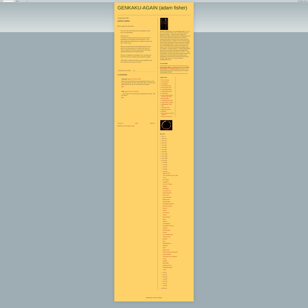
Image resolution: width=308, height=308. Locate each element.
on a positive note (167, 190)
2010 (163, 160)
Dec (164, 162)
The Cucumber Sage (166, 85)
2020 (163, 138)
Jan (164, 285)
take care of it (166, 195)
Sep (164, 169)
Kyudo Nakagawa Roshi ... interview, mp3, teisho (167, 95)
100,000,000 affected (167, 267)
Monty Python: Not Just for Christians (167, 113)
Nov (164, 164)
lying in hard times (167, 197)
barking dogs (166, 188)
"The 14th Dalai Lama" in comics (170, 175)
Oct (164, 167)
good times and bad (167, 206)
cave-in (164, 177)
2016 (163, 147)
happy (164, 219)
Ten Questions (164, 84)
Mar (164, 281)
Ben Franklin (166, 263)
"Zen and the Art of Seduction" (170, 256)
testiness (165, 210)
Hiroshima (165, 245)
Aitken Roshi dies (167, 243)
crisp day (165, 232)
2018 (163, 143)
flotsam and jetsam (167, 193)
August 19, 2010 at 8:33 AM (134, 79)
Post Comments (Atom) (129, 126)
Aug (164, 171)
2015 (163, 149)
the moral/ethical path (168, 234)
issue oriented (166, 212)
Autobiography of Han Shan (166, 104)
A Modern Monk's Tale (166, 91)
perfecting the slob (167, 265)
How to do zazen (165, 80)
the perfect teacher (167, 254)
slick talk (165, 208)
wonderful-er (166, 182)
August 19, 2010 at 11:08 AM (131, 91)
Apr (164, 279)
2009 (163, 288)
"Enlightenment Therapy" (167, 100)
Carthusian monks (165, 107)
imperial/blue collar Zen (168, 204)
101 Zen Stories (165, 82)
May (164, 276)
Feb (164, 283)
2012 (163, 156)
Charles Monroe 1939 (166, 87)
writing (164, 258)
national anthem (166, 230)
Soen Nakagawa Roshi (166, 89)
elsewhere (165, 221)
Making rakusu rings (166, 109)
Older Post (152, 123)
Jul (164, 272)
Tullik (122, 91)
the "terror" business (167, 184)
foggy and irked (166, 173)
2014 (163, 151)
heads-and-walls (166, 217)
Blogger (160, 297)
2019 (163, 141)
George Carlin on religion (167, 102)
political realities (166, 201)
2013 (163, 154)
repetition (165, 261)
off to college (166, 179)
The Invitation (164, 93)
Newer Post (120, 123)
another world (166, 250)
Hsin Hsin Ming (165, 98)
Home (136, 123)
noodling (165, 186)
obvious (164, 269)
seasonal (165, 215)
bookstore (165, 239)
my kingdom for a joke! (168, 225)
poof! (164, 241)
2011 (163, 158)
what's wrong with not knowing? (170, 252)
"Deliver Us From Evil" (166, 116)
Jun (164, 274)
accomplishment (166, 223)
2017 (163, 145)
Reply (122, 86)
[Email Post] (134, 70)
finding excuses (166, 199)
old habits (165, 228)
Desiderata (163, 111)
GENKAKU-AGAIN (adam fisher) (152, 7)
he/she (164, 247)
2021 (163, 136)
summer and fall (166, 236)
